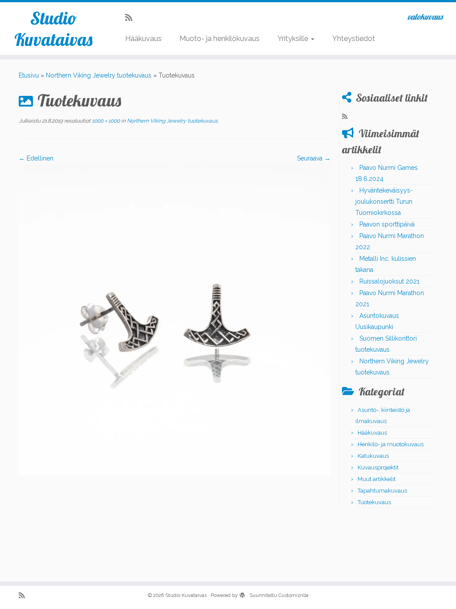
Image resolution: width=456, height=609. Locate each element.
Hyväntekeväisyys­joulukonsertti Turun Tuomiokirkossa (384, 201)
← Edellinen (36, 158)
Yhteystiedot (353, 38)
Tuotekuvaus (374, 502)
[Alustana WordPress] (242, 594)
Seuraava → (313, 158)
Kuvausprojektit (378, 467)
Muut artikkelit (376, 479)
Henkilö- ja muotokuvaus (390, 444)
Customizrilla (293, 595)
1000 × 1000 (105, 121)
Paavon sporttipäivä (387, 224)
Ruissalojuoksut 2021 (389, 281)
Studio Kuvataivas (53, 28)
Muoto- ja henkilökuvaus (219, 38)
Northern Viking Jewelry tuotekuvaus (98, 75)
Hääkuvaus (143, 38)
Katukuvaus (373, 456)
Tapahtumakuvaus (382, 490)
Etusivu (29, 75)
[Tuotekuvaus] (174, 318)
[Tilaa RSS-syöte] (131, 17)
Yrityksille (293, 38)
